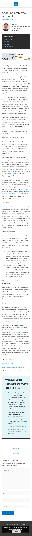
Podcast (22, 524)
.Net (3, 19)
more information (18, 529)
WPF (14, 19)
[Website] (16, 506)
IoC (3, 173)
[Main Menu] (16, 4)
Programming (9, 19)
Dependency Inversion (13, 173)
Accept (16, 531)
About (9, 524)
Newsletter (15, 524)
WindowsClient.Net (7, 363)
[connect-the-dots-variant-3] (16, 56)
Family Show (19, 191)
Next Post (16, 453)
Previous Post (16, 448)
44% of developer (15, 327)
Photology (5, 198)
